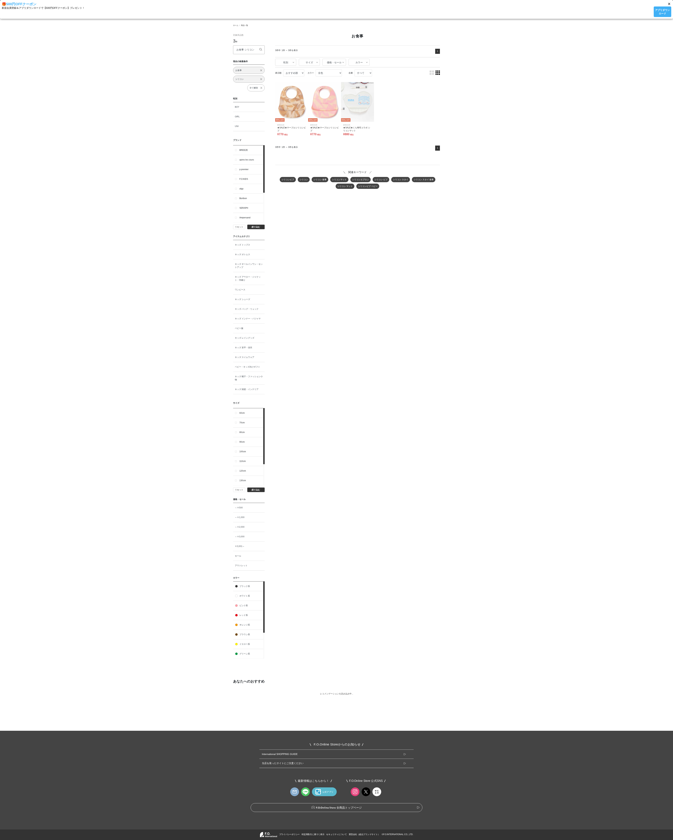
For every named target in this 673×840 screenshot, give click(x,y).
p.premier (244, 169)
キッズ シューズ (242, 299)
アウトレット (241, 565)
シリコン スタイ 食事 (424, 179)
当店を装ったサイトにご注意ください (283, 763)
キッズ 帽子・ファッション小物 (249, 378)
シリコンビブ (287, 179)
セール (238, 556)
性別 (285, 62)
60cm (242, 413)
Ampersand (244, 217)
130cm (242, 480)
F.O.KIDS (243, 179)
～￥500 (239, 507)
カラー (359, 62)
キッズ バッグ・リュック (247, 309)
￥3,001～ (239, 546)
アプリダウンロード (662, 12)
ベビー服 (239, 328)
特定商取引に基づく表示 (313, 834)
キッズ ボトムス (242, 254)
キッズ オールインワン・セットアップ (249, 265)
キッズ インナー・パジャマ (248, 318)
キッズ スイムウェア (244, 357)
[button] (669, 4)
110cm (242, 461)
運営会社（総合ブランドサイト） (364, 834)
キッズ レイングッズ (244, 338)
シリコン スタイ (400, 179)
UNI (237, 126)
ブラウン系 (244, 634)
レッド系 (243, 615)
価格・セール (334, 62)
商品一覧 (244, 25)
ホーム (235, 25)
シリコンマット (339, 179)
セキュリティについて (336, 834)
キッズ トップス (242, 245)
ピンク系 (243, 605)
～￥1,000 (239, 517)
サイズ (309, 62)
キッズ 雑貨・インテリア (247, 389)
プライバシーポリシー (289, 834)
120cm (242, 471)
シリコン (304, 179)
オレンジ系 (244, 625)
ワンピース (240, 289)
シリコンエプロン (360, 179)
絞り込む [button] (256, 227)
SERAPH (243, 208)
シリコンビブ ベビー (368, 186)
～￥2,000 (239, 527)
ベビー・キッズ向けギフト (247, 367)
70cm (242, 422)
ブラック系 (244, 586)
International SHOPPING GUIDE (280, 754)
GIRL (237, 116)
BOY (237, 107)
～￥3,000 (239, 536)
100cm (242, 451)
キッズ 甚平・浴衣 (243, 347)
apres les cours (246, 160)
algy (241, 188)
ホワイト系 (244, 596)
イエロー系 (244, 644)
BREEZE (243, 150)
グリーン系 (244, 654)
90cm (242, 442)
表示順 (278, 73)
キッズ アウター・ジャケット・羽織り (248, 278)
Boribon (243, 198)
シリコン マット (345, 186)
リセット (239, 227)
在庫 (351, 73)
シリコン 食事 (320, 179)
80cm (242, 432)
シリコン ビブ (381, 179)
